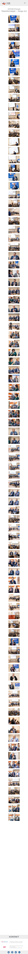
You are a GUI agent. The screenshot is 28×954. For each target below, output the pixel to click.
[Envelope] (19, 952)
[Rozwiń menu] (24, 3)
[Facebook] (9, 952)
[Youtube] (16, 952)
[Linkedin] (12, 952)
